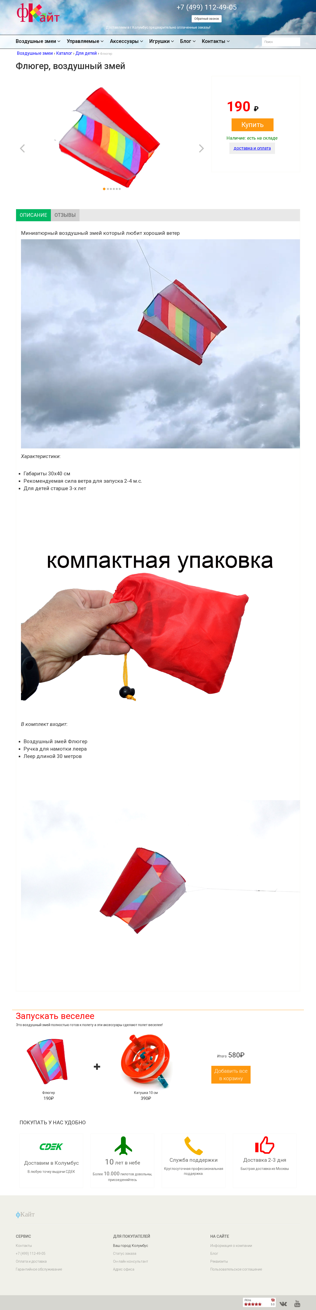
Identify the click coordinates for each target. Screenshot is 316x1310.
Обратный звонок (206, 18)
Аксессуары (124, 41)
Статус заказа (124, 1253)
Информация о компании (231, 1246)
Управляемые (83, 41)
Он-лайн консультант (130, 1261)
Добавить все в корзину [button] (231, 1074)
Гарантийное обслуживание (39, 1269)
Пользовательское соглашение (236, 1269)
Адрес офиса (123, 1269)
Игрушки (159, 41)
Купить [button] (253, 125)
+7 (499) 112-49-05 (207, 7)
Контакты (213, 41)
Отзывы (65, 215)
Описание (33, 215)
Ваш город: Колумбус (130, 1246)
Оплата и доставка (31, 1261)
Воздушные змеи (36, 41)
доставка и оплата (252, 148)
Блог (185, 41)
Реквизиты (219, 1261)
